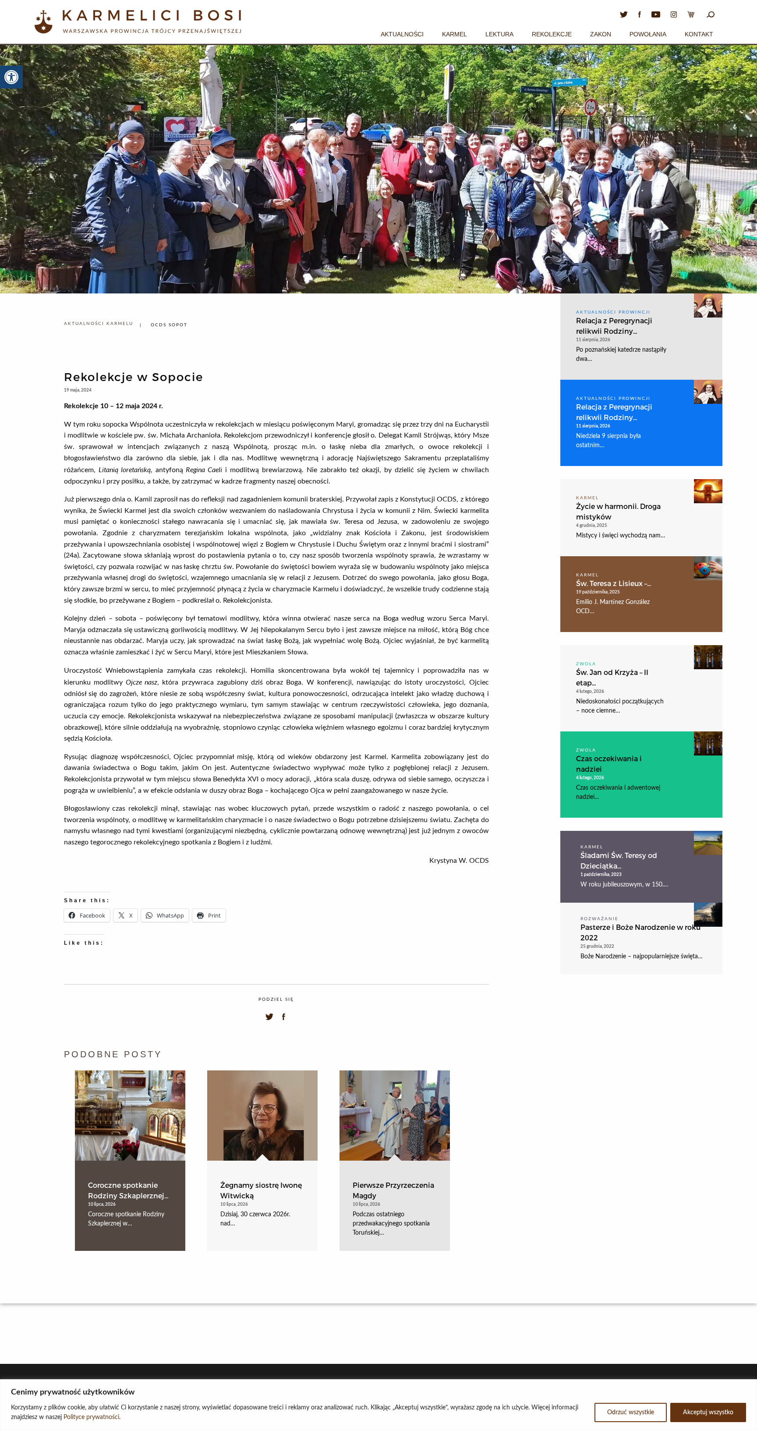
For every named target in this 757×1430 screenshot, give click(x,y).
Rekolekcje (552, 34)
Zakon (600, 34)
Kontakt (699, 34)
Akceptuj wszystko (708, 1412)
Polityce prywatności (91, 1417)
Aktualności (402, 34)
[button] (11, 77)
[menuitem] (402, 33)
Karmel (454, 34)
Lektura (499, 34)
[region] (378, 1404)
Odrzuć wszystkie (630, 1412)
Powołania (648, 34)
